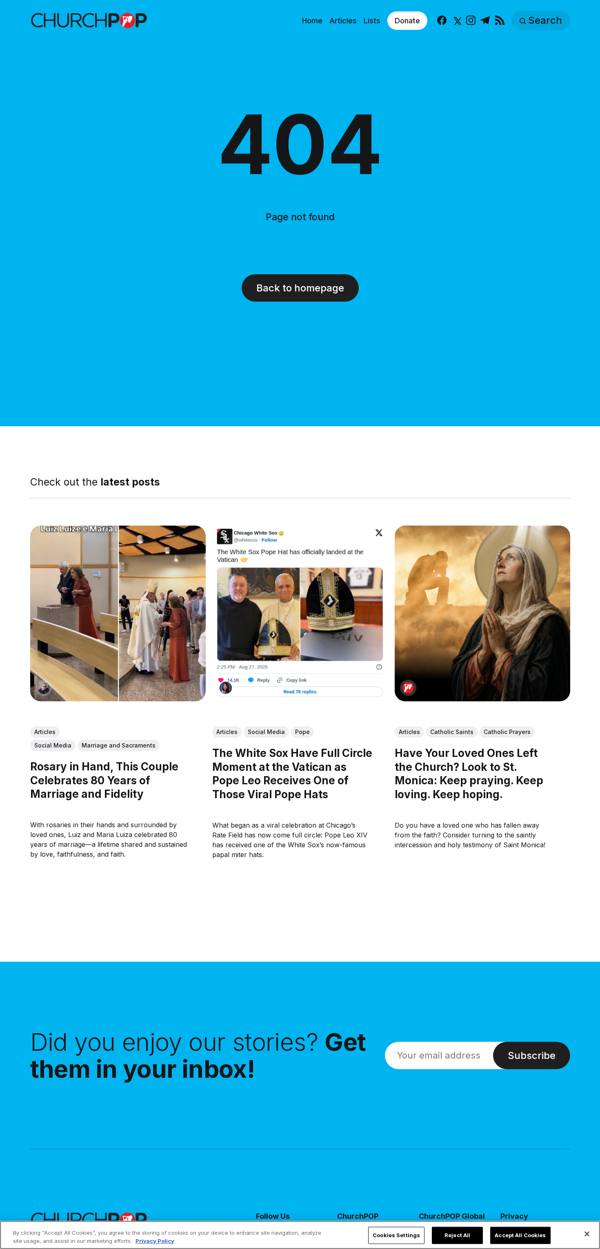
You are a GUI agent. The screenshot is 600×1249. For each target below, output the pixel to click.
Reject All (457, 1235)
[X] (456, 20)
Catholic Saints (451, 731)
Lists (372, 20)
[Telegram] (485, 20)
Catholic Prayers (506, 731)
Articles (343, 20)
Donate (407, 20)
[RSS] (499, 20)
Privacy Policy (155, 1240)
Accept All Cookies (520, 1235)
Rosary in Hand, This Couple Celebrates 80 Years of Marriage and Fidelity (104, 780)
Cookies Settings (396, 1235)
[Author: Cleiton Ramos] (44, 688)
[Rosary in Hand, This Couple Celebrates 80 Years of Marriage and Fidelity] (118, 613)
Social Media (52, 745)
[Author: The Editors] (408, 688)
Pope (302, 731)
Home (312, 20)
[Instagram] (471, 20)
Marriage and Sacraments (119, 745)
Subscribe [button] (532, 1055)
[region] (300, 1235)
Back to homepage (300, 288)
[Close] (587, 1234)
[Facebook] (442, 20)
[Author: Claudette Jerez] (226, 688)
